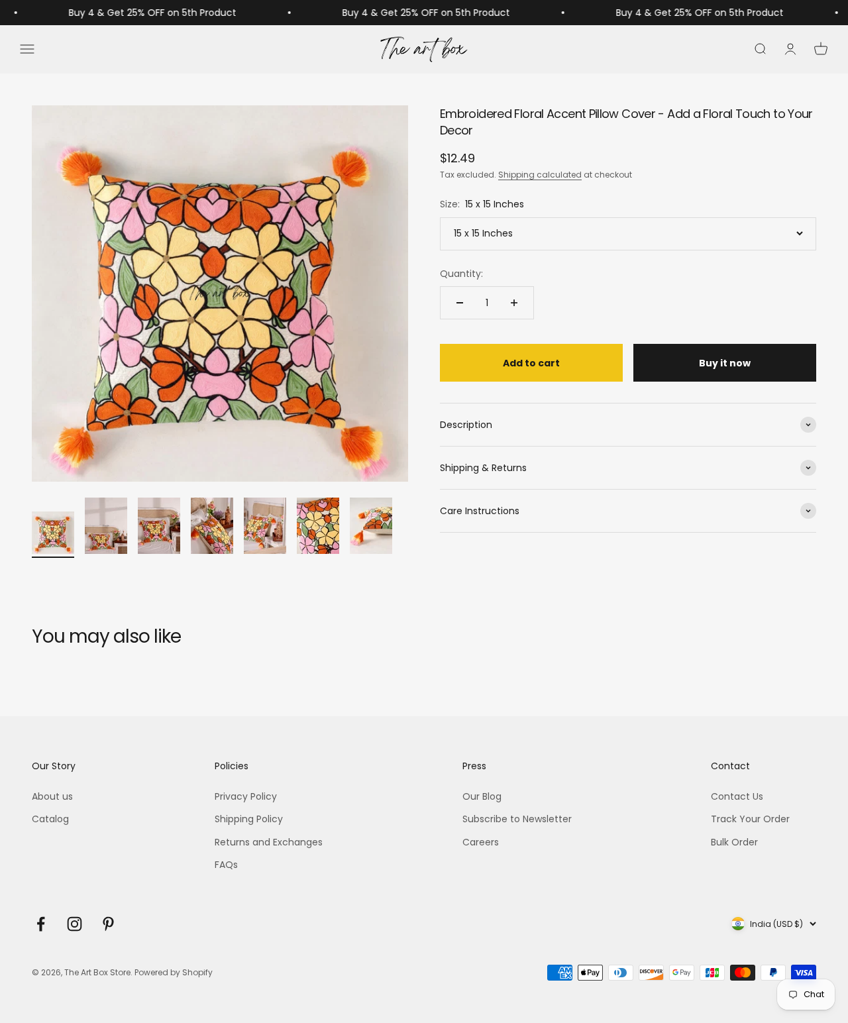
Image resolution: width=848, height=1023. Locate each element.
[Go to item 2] (106, 528)
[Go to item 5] (265, 528)
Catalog (50, 819)
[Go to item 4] (212, 528)
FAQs (226, 864)
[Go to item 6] (318, 528)
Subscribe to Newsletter (517, 819)
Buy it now (725, 363)
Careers (480, 842)
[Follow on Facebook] (41, 924)
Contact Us (737, 796)
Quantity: (461, 273)
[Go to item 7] (371, 528)
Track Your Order (750, 819)
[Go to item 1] (53, 535)
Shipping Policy (249, 819)
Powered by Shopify (173, 972)
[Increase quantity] (514, 303)
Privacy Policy (246, 796)
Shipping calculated (540, 174)
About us (52, 796)
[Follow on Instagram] (74, 924)
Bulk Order (734, 842)
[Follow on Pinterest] (108, 924)
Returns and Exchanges (269, 842)
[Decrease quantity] (460, 303)
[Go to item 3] (159, 528)
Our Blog (482, 796)
